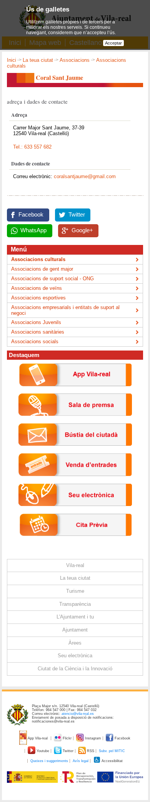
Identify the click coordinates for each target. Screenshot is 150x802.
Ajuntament (75, 630)
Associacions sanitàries (37, 332)
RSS (90, 751)
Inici (11, 60)
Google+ (82, 230)
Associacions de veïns (36, 288)
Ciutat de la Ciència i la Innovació (75, 668)
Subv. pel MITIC (112, 751)
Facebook (30, 215)
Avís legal (80, 761)
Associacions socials (34, 341)
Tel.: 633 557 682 (32, 147)
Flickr (67, 738)
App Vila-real (38, 738)
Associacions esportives (38, 298)
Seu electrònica (75, 655)
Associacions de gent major (42, 269)
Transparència (75, 604)
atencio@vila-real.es (78, 714)
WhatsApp (33, 230)
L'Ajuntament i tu (75, 617)
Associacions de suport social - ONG (52, 278)
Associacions (75, 60)
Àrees (75, 643)
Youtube (42, 751)
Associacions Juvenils (36, 322)
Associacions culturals (38, 259)
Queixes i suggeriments (49, 761)
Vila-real (75, 565)
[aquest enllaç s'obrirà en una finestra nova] (75, 512)
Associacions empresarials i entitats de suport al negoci (65, 310)
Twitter (76, 215)
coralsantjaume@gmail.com (85, 176)
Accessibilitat (112, 761)
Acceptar (113, 43)
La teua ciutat (38, 60)
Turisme (75, 591)
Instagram (93, 738)
